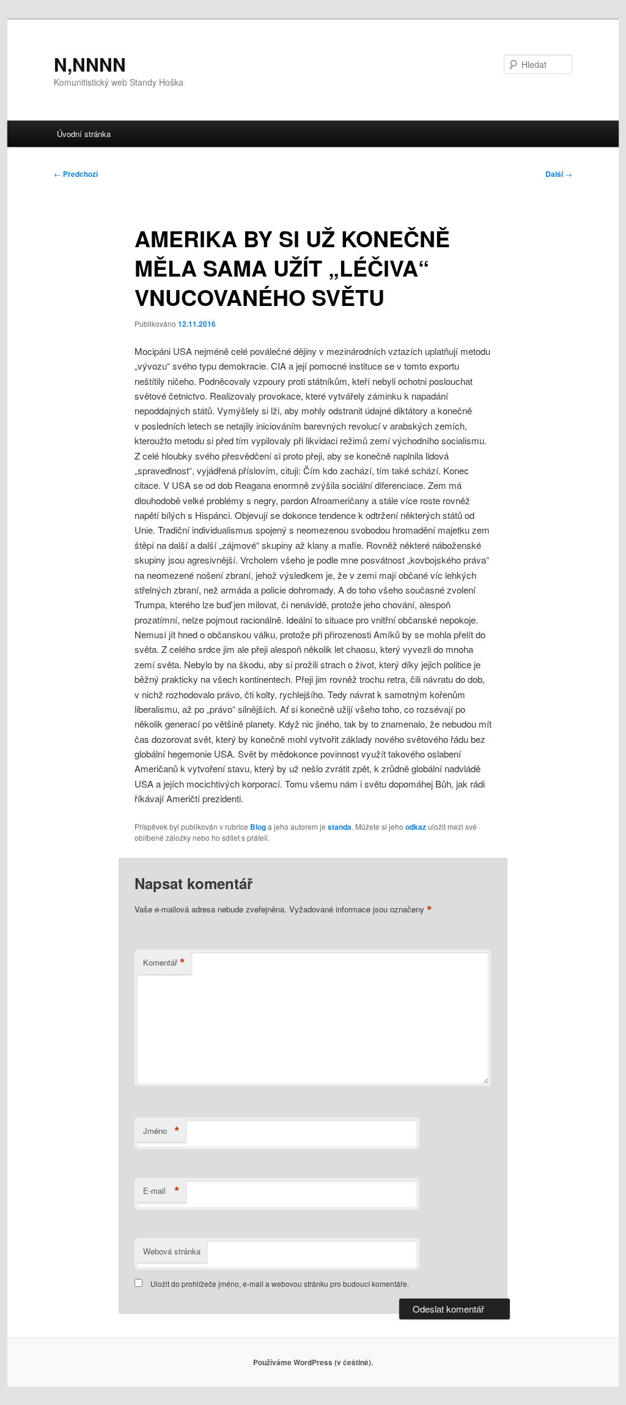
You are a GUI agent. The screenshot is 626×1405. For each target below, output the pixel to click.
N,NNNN (90, 64)
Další (558, 173)
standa (340, 826)
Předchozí (76, 173)
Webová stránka (172, 1251)
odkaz (415, 826)
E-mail (161, 1191)
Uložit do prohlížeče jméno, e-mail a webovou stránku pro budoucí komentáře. (279, 1283)
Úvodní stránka (84, 134)
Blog (258, 826)
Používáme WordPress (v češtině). (313, 1362)
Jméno (161, 1131)
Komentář (164, 962)
